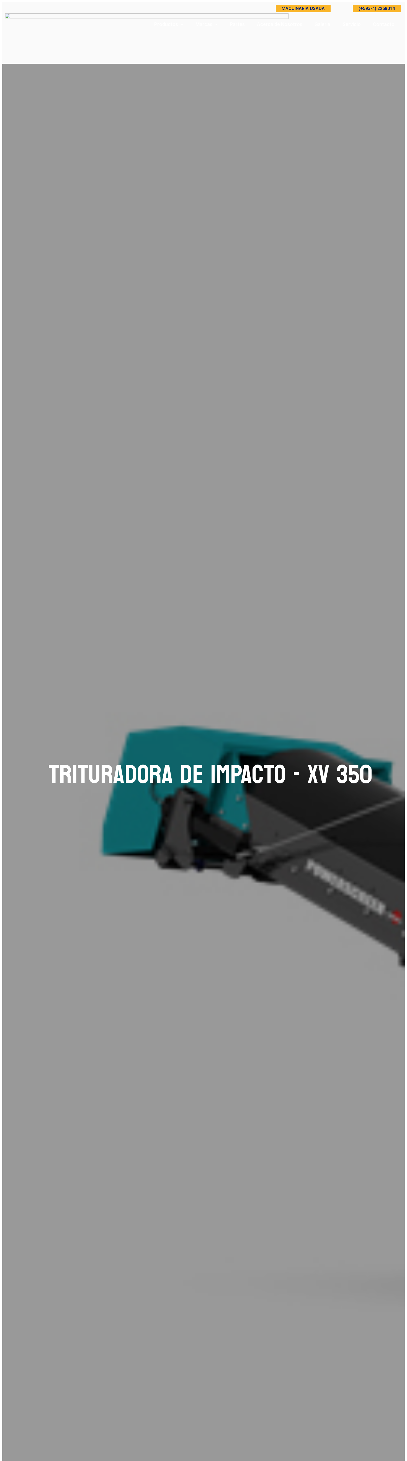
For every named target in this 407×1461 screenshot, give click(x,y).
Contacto (384, 24)
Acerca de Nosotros (279, 24)
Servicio (351, 24)
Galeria (322, 24)
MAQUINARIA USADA (303, 8)
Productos (166, 24)
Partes (237, 24)
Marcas (203, 24)
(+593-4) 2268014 (377, 8)
